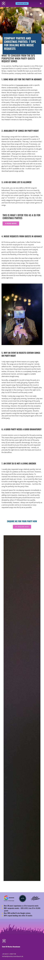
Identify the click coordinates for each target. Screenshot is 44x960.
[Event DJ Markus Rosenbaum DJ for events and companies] (4, 3)
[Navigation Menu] (40, 3)
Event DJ (13, 380)
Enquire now (22, 3)
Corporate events (22, 85)
